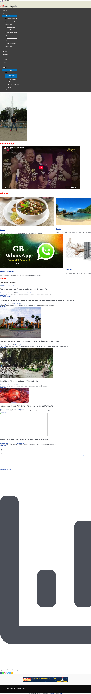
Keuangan (5, 56)
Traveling (4, 59)
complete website (52, 693)
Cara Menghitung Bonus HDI (10, 28)
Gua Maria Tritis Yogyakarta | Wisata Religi (19, 381)
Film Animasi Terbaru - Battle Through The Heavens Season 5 (13, 83)
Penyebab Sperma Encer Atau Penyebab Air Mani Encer (25, 289)
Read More (3, 295)
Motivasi (4, 48)
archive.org (60, 693)
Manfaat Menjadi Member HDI (10, 45)
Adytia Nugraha (4, 292)
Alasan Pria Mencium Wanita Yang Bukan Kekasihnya (24, 439)
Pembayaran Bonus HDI (11, 34)
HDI (3, 13)
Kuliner (4, 64)
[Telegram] (7, 673)
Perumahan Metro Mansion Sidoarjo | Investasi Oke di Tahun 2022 (29, 341)
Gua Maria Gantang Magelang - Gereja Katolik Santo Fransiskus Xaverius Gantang (37, 300)
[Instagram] (2, 2)
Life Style (4, 51)
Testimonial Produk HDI (11, 39)
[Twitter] (10, 673)
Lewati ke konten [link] (4, 0)
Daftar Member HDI (12, 18)
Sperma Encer (26, 292)
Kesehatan (5, 54)
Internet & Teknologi (7, 271)
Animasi (9, 72)
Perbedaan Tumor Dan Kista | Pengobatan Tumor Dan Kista (26, 406)
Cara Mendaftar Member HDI (10, 23)
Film (3, 67)
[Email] (4, 2)
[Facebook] (0, 2)
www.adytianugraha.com (6, 469)
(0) (31, 292)
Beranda (4, 10)
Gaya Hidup (20, 443)
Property (4, 62)
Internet (4, 89)
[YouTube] (6, 2)
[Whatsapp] (3, 673)
